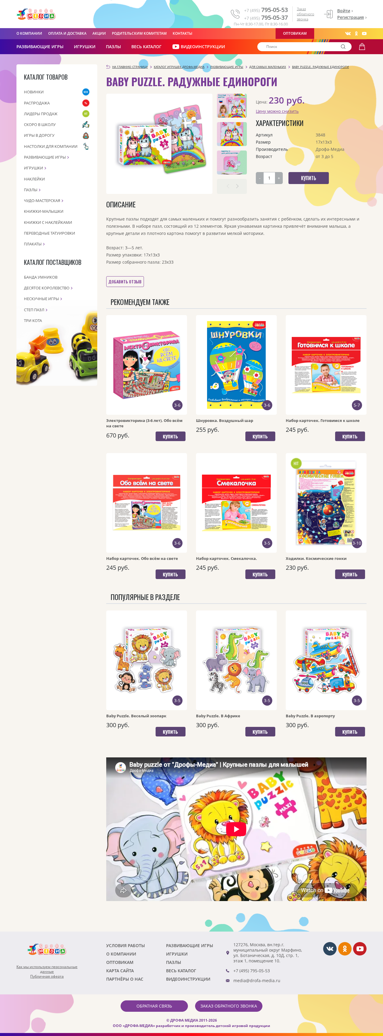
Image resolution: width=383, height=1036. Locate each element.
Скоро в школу (40, 124)
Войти (343, 10)
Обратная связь (154, 1006)
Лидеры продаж (40, 113)
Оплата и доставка (67, 33)
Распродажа (37, 103)
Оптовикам (295, 33)
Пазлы (113, 46)
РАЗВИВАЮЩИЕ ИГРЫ (39, 46)
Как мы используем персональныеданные (46, 969)
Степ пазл (34, 309)
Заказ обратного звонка (305, 14)
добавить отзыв (125, 281)
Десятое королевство (46, 288)
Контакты (182, 33)
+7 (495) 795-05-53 (251, 970)
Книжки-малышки (43, 211)
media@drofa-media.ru (256, 980)
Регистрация (350, 17)
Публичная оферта (47, 976)
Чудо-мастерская (42, 200)
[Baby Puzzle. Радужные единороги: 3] (232, 162)
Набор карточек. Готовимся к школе (323, 420)
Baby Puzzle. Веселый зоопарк (136, 715)
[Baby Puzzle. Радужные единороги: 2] (232, 134)
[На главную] (35, 14)
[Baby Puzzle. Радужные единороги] (159, 144)
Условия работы (125, 945)
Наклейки (34, 179)
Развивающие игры (45, 157)
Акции (99, 33)
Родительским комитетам (139, 33)
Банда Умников (40, 277)
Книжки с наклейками (48, 222)
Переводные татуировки (49, 233)
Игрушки (84, 46)
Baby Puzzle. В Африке (218, 715)
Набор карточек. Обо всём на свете (142, 558)
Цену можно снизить (277, 111)
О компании (29, 33)
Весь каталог (146, 46)
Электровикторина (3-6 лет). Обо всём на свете (144, 423)
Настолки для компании (50, 146)
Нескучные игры (41, 298)
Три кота (33, 320)
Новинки (34, 92)
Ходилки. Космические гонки (316, 558)
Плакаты (33, 244)
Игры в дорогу (39, 135)
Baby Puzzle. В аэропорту (310, 715)
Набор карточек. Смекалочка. (226, 558)
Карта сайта (120, 970)
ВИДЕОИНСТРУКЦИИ (203, 46)
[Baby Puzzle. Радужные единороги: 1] (232, 106)
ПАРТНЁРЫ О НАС (124, 979)
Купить (170, 436)
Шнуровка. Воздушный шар (224, 420)
